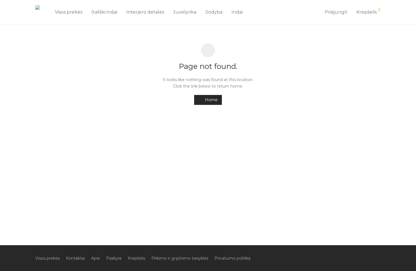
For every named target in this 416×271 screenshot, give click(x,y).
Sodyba (213, 12)
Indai (237, 12)
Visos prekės (68, 12)
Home (211, 99)
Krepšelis (136, 258)
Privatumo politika (232, 258)
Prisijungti (336, 12)
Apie (95, 258)
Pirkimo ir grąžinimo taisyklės (179, 258)
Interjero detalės (145, 12)
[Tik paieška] (314, 12)
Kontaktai (75, 258)
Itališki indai (104, 12)
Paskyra (113, 258)
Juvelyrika (184, 12)
